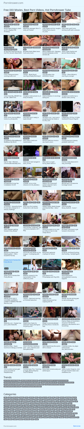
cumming (10, 92)
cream (16, 92)
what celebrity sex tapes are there (29, 380)
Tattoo (40, 417)
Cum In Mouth (63, 401)
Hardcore (6, 407)
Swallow (31, 417)
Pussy (62, 411)
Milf (37, 409)
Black (36, 399)
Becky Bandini (36, 319)
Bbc (53, 397)
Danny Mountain (28, 344)
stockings (45, 92)
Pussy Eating (69, 411)
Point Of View (42, 411)
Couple (35, 401)
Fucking (38, 405)
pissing (25, 94)
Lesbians (76, 407)
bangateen (65, 225)
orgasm (64, 296)
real (35, 158)
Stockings (19, 417)
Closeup (18, 401)
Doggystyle (26, 403)
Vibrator (10, 419)
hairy (74, 24)
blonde (12, 136)
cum (25, 47)
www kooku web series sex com (49, 382)
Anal (27, 397)
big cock (33, 225)
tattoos (45, 344)
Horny (36, 407)
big (17, 294)
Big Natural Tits (14, 399)
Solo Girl (39, 415)
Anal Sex (31, 397)
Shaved (62, 413)
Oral (73, 409)
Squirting (50, 415)
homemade (26, 250)
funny (6, 250)
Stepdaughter (71, 415)
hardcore (7, 26)
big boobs (56, 271)
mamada (33, 250)
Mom (53, 409)
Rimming (44, 413)
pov (44, 160)
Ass (40, 397)
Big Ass (62, 397)
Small (18, 415)
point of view (15, 158)
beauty (64, 204)
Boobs (57, 399)
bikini (15, 70)
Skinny (75, 413)
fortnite (26, 367)
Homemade (30, 407)
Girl (42, 405)
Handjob (73, 405)
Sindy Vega (65, 294)
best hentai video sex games (11, 382)
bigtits (64, 138)
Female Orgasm (8, 405)
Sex (53, 413)
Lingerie (11, 409)
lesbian (76, 47)
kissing (18, 248)
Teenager (61, 417)
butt (6, 94)
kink (6, 158)
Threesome (72, 417)
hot (28, 248)
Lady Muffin (46, 179)
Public (58, 411)
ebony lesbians (8, 49)
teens (25, 204)
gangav (6, 179)
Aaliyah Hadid (55, 202)
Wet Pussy (27, 419)
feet (6, 160)
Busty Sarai (26, 136)
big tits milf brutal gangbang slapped (34, 384)
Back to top (76, 426)
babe (50, 47)
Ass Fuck (45, 397)
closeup (35, 92)
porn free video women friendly (12, 380)
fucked (6, 271)
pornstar (11, 70)
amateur (26, 26)
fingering (70, 271)
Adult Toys (15, 397)
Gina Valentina (27, 342)
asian (63, 26)
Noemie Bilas (46, 204)
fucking (72, 179)
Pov (54, 411)
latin (52, 158)
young (16, 271)
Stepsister (13, 417)
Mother (58, 409)
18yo (5, 397)
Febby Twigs (46, 248)
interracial (16, 113)
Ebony (50, 403)
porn (44, 136)
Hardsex (12, 407)
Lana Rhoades (55, 70)
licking (29, 179)
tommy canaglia (47, 181)
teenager (16, 24)
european (64, 136)
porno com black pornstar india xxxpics (31, 386)
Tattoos (45, 417)
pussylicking (46, 94)
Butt (71, 399)
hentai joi (69, 113)
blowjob (36, 24)
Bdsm (57, 397)
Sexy (57, 413)
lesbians (64, 160)
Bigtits (31, 399)
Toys (5, 419)
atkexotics (33, 136)
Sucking (25, 417)
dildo (71, 47)
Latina (65, 407)
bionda (45, 321)
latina (48, 158)
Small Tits (23, 415)
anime (75, 113)
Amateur (22, 397)
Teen (50, 417)
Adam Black (7, 202)
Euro (55, 403)
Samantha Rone (16, 202)
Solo (35, 415)
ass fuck (45, 26)
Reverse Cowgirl (31, 413)
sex (57, 136)
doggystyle (75, 136)
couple (9, 273)
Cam (75, 399)
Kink (57, 407)
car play (11, 47)
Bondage (52, 399)
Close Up (12, 401)
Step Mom (56, 415)
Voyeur (15, 419)
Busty (67, 399)
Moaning (48, 409)
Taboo (36, 417)
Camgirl (6, 401)
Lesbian (70, 407)
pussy (72, 70)
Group (60, 405)
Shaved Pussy (68, 413)
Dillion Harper (46, 70)
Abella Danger (46, 202)
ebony (15, 49)
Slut (14, 415)
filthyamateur (46, 24)
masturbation (36, 47)
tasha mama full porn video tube (12, 386)
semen (64, 342)
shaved (6, 138)
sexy (63, 72)
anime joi (64, 115)
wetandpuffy (27, 113)
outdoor (45, 47)
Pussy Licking (7, 413)
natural (25, 296)
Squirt (44, 415)
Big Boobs (68, 397)
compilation (7, 181)
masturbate (27, 115)
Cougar (30, 401)
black (38, 225)
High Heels (23, 407)
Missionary (42, 409)
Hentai (17, 407)
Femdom (16, 405)
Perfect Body (30, 411)
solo (78, 24)
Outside (23, 411)
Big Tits (21, 399)
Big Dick (6, 399)
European (60, 403)
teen (11, 24)
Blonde (40, 399)
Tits (78, 417)
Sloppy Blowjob (8, 415)
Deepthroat (7, 403)
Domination (33, 403)
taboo (56, 294)
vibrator (69, 24)
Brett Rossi (26, 70)
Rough (49, 413)
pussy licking (11, 248)
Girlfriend (54, 405)
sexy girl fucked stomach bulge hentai (54, 384)
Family (70, 403)
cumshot (7, 24)
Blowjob (46, 399)
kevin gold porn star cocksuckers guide (13, 384)
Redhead (23, 413)
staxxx (71, 225)
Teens (66, 417)
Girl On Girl (48, 405)
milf (20, 70)
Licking (6, 409)
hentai (64, 113)
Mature (32, 409)
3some (9, 397)
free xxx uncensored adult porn (66, 382)
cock (20, 92)
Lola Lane (64, 202)
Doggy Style (19, 403)
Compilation (24, 401)
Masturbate (18, 409)
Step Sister (63, 415)
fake (58, 225)
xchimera (7, 204)
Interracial (45, 407)
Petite (36, 411)
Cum (57, 401)
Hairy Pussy (66, 405)
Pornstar (49, 411)
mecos (73, 342)
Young (36, 419)
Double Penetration (42, 403)
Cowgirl (41, 401)
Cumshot (71, 401)
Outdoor (18, 411)
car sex (6, 47)
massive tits (72, 202)
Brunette (62, 399)
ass (58, 113)
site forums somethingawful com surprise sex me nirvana (54, 380)
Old (70, 409)
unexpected (55, 47)
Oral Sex (6, 411)
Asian (36, 397)
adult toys (76, 92)
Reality (18, 413)
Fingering (26, 405)
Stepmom (6, 417)
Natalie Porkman (66, 248)
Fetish (21, 405)
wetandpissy (65, 92)
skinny (25, 72)
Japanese (52, 407)
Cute (76, 401)
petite (63, 24)
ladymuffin (53, 179)
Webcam (21, 419)
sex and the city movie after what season (30, 382)
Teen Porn (55, 417)
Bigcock (26, 399)
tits (76, 70)
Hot (40, 407)
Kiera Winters (65, 70)
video (67, 47)
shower (35, 344)
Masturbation (25, 409)
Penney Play (65, 179)
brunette (64, 49)
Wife (32, 419)
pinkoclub (50, 319)
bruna (56, 319)
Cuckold (53, 401)
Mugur (44, 319)
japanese (16, 179)
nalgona (64, 344)
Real (14, 413)
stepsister (45, 296)
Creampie (46, 401)
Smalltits (30, 415)
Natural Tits (64, 409)
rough (69, 181)
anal (58, 24)
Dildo (12, 403)
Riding (38, 413)
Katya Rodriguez (28, 319)
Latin (61, 407)
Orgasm (12, 411)
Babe (49, 397)
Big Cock (74, 397)
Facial (65, 403)
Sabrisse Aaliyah (28, 294)
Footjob (32, 405)
